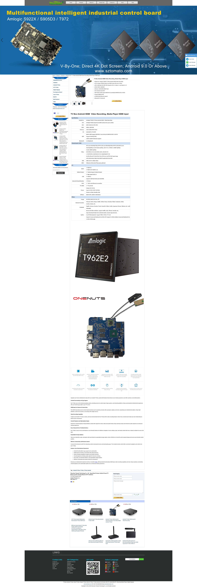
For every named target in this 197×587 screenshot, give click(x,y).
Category (58, 75)
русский (109, 571)
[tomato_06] (71, 482)
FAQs (133, 2)
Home (71, 2)
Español (109, 566)
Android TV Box (56, 85)
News (122, 2)
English (108, 562)
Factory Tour (101, 2)
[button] (97, 73)
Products (81, 2)
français (116, 564)
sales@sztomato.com (60, 108)
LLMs (53, 567)
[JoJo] (54, 113)
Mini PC (55, 97)
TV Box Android (87, 470)
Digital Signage (56, 89)
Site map (54, 565)
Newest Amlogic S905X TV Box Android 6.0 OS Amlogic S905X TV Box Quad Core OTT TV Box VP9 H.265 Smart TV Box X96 (63, 150)
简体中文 (116, 571)
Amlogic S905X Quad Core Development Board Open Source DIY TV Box (63, 121)
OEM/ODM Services (57, 80)
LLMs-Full (54, 568)
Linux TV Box (56, 94)
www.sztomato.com (88, 584)
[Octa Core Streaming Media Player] (98, 40)
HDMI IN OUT (68, 75)
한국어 (116, 562)
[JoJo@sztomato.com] (73, 482)
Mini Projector (56, 99)
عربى (116, 567)
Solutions (63, 75)
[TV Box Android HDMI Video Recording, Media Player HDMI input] (81, 89)
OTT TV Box (55, 87)
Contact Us (112, 2)
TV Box (95, 462)
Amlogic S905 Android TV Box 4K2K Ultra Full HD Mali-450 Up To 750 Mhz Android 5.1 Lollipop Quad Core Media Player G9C (63, 130)
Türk (108, 569)
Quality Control (55, 563)
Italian (108, 567)
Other (54, 101)
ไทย (115, 569)
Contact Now (60, 116)
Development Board (57, 92)
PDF (76, 479)
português (117, 566)
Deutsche (109, 564)
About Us (91, 2)
